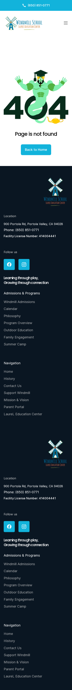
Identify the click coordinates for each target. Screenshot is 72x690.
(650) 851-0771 (27, 230)
